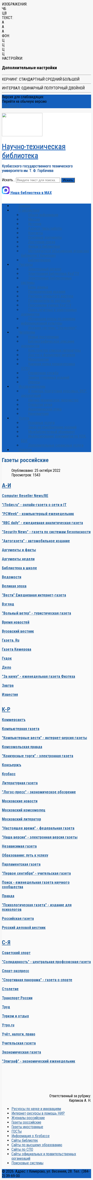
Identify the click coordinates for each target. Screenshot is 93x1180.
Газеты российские (26, 1122)
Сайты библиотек (24, 1140)
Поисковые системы (27, 1163)
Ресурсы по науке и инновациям (36, 1109)
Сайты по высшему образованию (36, 1145)
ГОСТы (16, 1131)
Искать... (8, 180)
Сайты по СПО (22, 1149)
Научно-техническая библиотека (34, 151)
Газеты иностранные (27, 1127)
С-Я (6, 942)
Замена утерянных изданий (48, 377)
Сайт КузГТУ (12, 106)
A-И (6, 485)
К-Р (6, 709)
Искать (68, 180)
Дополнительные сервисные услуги (55, 445)
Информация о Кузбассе (30, 1136)
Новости (25, 450)
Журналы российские (28, 1118)
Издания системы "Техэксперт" (52, 328)
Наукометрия (38, 413)
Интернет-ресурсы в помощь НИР (38, 1113)
